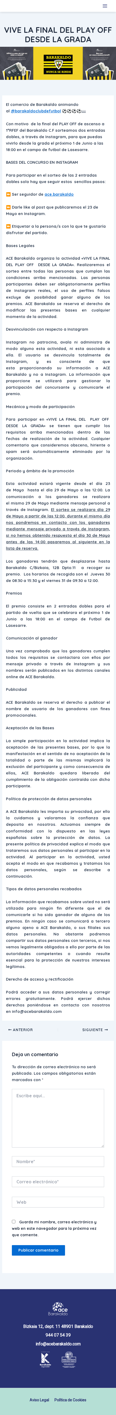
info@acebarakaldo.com (58, 1343)
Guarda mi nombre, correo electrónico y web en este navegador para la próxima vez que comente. (54, 1228)
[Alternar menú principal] (105, 6)
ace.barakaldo (59, 194)
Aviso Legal (39, 1400)
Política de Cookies (70, 1400)
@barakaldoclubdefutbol (36, 110)
